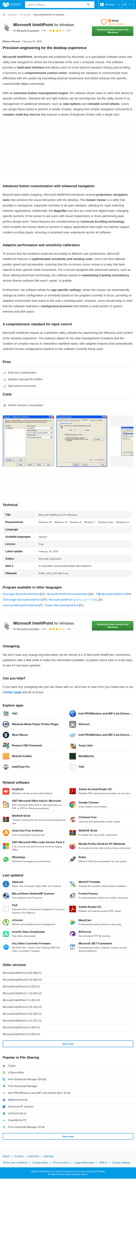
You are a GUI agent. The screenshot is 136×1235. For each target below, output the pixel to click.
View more (68, 1043)
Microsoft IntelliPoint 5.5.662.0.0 (21, 1034)
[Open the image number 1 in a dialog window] (81, 441)
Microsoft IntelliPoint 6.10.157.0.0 (22, 1020)
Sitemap (49, 1156)
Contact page (12, 692)
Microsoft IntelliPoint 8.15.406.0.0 (22, 979)
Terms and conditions (15, 1162)
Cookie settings (121, 1162)
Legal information (84, 1162)
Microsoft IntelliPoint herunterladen (67, 594)
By (26, 30)
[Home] (4, 14)
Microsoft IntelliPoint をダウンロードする (73, 599)
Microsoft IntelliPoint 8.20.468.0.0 (22, 973)
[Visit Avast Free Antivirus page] (112, 22)
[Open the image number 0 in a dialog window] (28, 441)
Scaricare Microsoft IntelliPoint (20, 605)
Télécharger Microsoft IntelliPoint (22, 599)
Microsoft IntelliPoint (43, 24)
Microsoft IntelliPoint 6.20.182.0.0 (22, 1013)
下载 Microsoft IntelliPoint (110, 594)
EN (125, 4)
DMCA (103, 1162)
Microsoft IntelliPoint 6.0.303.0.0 (21, 1027)
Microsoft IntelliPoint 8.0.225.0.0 (21, 986)
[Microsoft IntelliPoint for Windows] (7, 27)
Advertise (33, 1156)
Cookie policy (40, 1162)
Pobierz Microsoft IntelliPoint (61, 605)
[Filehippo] (12, 4)
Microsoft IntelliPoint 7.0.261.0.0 (21, 1000)
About (6, 1156)
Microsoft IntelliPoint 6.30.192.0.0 (22, 1007)
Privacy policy (61, 1162)
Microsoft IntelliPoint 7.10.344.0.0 (22, 993)
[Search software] (88, 4)
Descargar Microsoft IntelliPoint (21, 594)
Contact (18, 1156)
